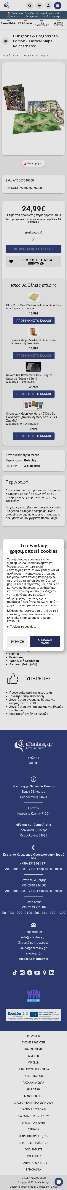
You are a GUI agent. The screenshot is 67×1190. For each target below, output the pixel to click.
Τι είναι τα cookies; (23, 626)
